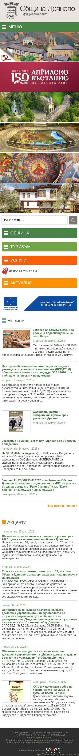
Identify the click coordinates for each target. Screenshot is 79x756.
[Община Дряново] (39, 20)
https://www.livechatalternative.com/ (57, 754)
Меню (15, 27)
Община (19, 233)
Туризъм (20, 246)
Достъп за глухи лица (22, 270)
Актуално (21, 283)
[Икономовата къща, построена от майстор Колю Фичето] (39, 212)
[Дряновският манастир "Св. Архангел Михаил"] (39, 121)
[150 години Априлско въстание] (39, 90)
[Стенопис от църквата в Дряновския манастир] (39, 181)
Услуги (18, 260)
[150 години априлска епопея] (39, 60)
